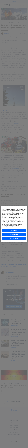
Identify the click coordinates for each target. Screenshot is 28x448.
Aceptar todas (14, 238)
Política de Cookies (11, 227)
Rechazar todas (14, 234)
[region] (14, 224)
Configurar (14, 230)
